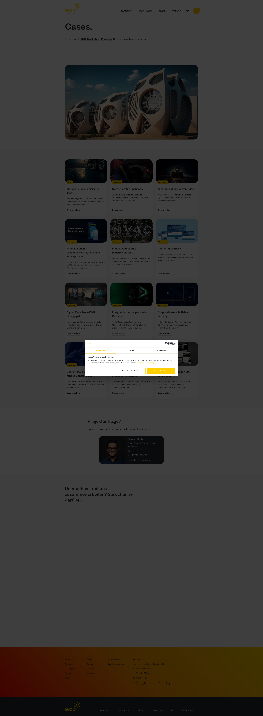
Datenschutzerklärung (145, 363)
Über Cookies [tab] (162, 350)
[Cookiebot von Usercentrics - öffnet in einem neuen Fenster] (166, 343)
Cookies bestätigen (161, 371)
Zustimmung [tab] (100, 350)
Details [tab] (131, 350)
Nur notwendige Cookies (131, 371)
